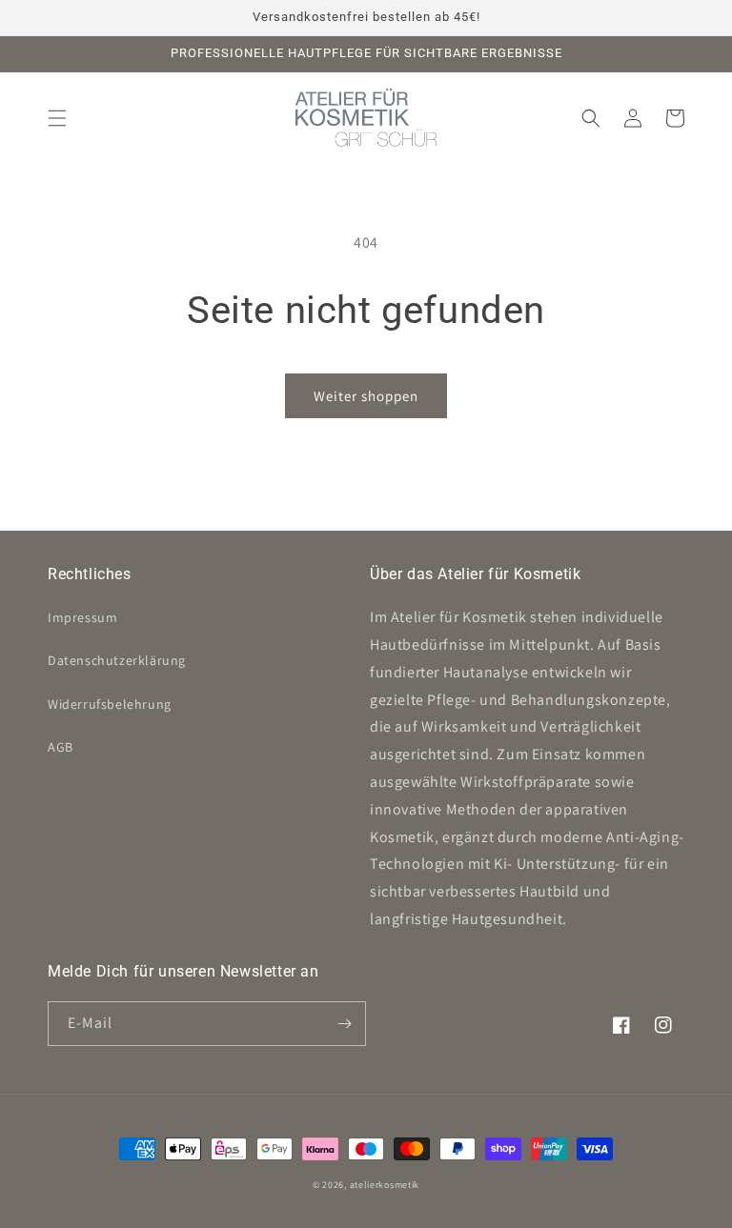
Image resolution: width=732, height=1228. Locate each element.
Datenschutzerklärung (117, 660)
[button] (57, 118)
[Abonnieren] (344, 1023)
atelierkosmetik (385, 1184)
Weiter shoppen (366, 396)
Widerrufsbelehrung (110, 704)
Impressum (82, 617)
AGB (60, 746)
